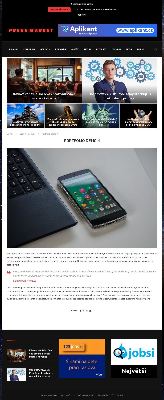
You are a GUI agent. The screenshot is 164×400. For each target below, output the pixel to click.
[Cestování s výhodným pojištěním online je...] (25, 116)
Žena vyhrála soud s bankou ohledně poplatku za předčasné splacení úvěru (63, 122)
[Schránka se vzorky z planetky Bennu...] (138, 116)
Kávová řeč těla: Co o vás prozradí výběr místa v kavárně (41, 353)
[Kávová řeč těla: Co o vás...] (44, 80)
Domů (10, 133)
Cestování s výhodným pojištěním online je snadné (25, 123)
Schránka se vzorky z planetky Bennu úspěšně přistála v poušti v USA (138, 122)
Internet (101, 49)
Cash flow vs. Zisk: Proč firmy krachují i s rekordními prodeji (41, 373)
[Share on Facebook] (80, 310)
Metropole (29, 49)
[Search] (155, 49)
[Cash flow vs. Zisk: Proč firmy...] (119, 80)
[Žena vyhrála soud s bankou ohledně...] (63, 116)
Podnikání (60, 49)
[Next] (77, 9)
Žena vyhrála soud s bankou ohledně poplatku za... (104, 9)
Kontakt (82, 15)
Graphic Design (27, 133)
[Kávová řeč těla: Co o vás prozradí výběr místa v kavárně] (16, 355)
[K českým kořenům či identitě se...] (100, 116)
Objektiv (45, 49)
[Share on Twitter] (84, 310)
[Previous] (74, 9)
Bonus (140, 49)
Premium (116, 49)
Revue (129, 49)
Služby (75, 49)
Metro (87, 49)
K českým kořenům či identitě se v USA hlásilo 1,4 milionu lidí (101, 122)
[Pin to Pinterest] (87, 310)
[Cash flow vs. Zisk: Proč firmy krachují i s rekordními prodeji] (16, 374)
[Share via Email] (90, 310)
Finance (13, 49)
